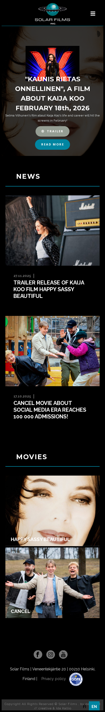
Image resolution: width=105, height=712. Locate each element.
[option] (84, 706)
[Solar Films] (52, 14)
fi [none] (84, 706)
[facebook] (38, 654)
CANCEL (20, 611)
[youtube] (63, 654)
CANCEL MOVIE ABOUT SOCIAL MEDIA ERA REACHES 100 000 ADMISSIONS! (49, 410)
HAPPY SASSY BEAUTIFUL (40, 539)
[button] (53, 131)
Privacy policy (54, 679)
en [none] (94, 706)
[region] (52, 91)
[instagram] (50, 654)
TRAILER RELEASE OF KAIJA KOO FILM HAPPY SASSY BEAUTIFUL (48, 289)
